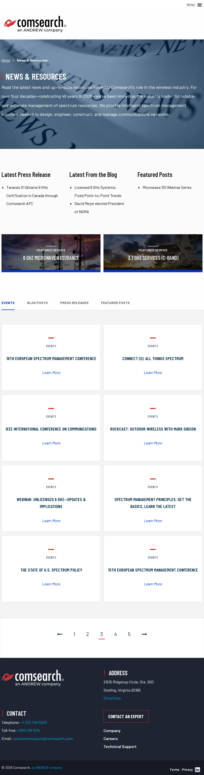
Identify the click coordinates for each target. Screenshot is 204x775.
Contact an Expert (126, 716)
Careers (110, 738)
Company (111, 730)
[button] (191, 5)
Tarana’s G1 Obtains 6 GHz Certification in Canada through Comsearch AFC (32, 195)
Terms (174, 770)
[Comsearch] (32, 677)
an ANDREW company (46, 768)
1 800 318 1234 (29, 730)
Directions (112, 698)
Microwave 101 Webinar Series (167, 187)
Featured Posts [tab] (115, 303)
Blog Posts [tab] (37, 303)
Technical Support (120, 746)
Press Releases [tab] (74, 303)
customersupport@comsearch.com (43, 738)
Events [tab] (8, 303)
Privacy (187, 770)
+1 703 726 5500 (34, 722)
